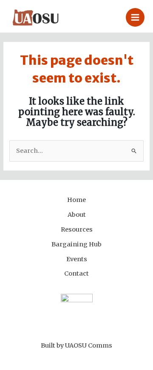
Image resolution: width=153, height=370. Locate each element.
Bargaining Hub (76, 244)
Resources (77, 229)
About (77, 214)
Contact (76, 273)
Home (76, 200)
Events (76, 259)
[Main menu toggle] (135, 17)
